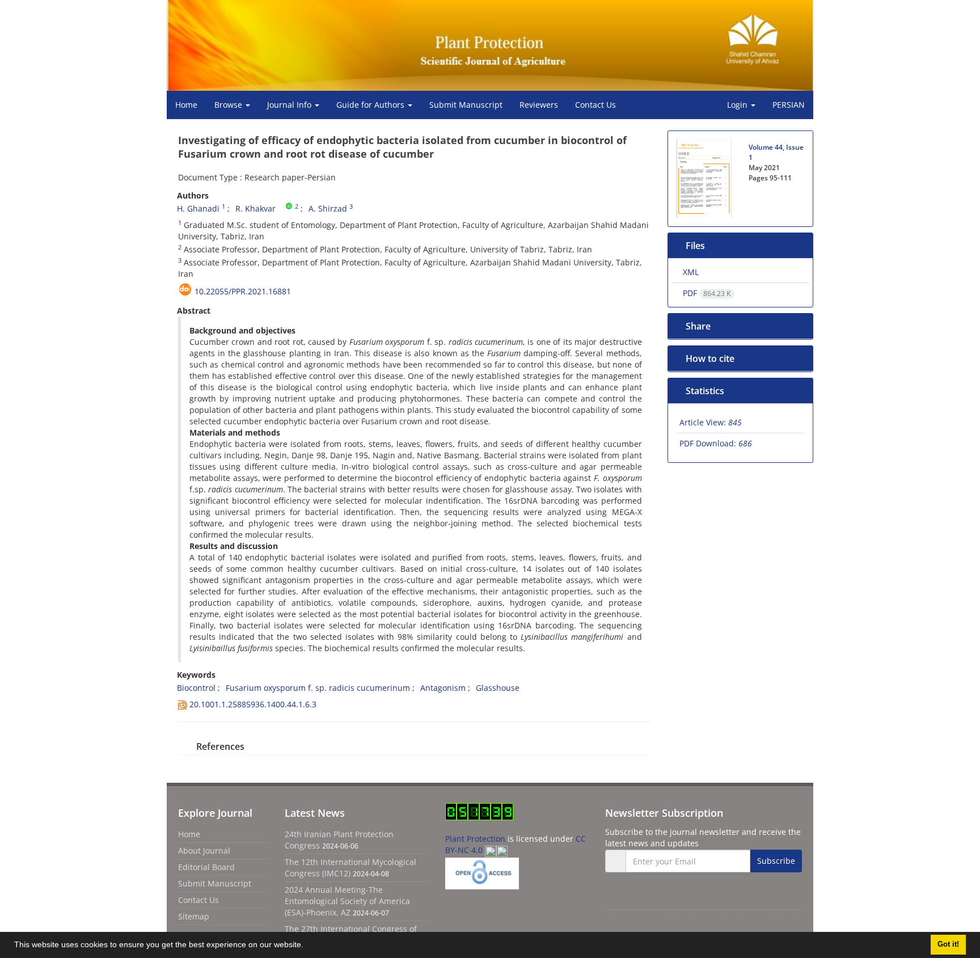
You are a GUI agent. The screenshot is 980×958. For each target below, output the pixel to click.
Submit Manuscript (465, 104)
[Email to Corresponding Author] (281, 206)
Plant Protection (476, 838)
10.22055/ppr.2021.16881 (243, 291)
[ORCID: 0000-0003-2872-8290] (290, 206)
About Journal (204, 850)
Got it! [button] (948, 944)
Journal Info (290, 104)
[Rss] (692, 896)
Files (696, 245)
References (220, 746)
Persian (788, 104)
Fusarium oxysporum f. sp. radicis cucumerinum (318, 687)
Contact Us (595, 104)
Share (698, 326)
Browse (229, 104)
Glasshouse (497, 687)
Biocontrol (196, 687)
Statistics (707, 391)
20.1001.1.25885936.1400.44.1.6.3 (252, 704)
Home (186, 104)
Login (738, 104)
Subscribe (776, 860)
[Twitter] (643, 896)
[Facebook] (618, 896)
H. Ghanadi (198, 208)
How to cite (711, 358)
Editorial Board (206, 867)
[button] (307, 946)
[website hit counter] (479, 810)
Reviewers (538, 104)
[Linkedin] (669, 896)
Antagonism (443, 687)
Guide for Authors (371, 104)
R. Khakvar (255, 208)
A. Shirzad (329, 208)
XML (690, 272)
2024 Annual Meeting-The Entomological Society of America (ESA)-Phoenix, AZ (347, 901)
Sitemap (193, 916)
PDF (706, 293)
